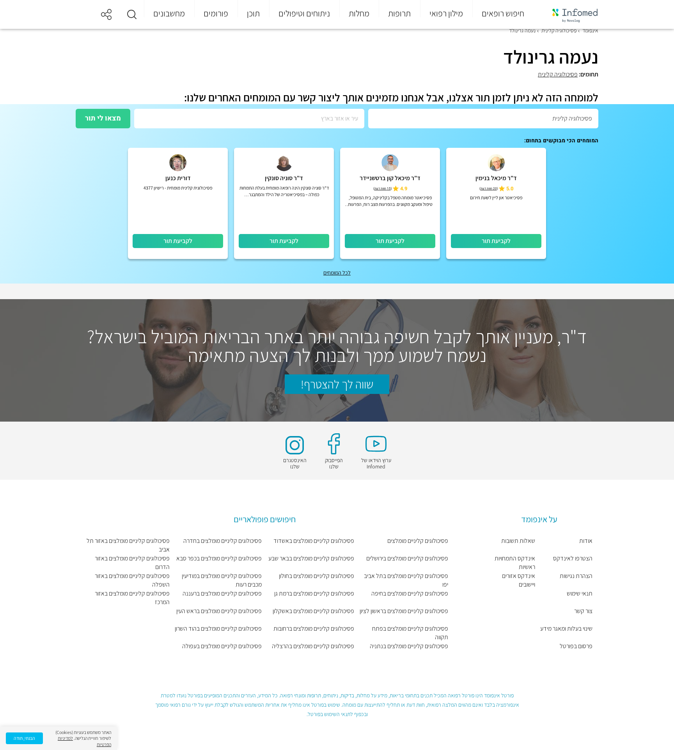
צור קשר (583, 611)
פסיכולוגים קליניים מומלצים (417, 541)
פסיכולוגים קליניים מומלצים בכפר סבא (219, 558)
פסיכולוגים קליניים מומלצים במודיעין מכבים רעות (222, 580)
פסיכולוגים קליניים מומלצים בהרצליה (313, 646)
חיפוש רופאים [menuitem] (503, 13)
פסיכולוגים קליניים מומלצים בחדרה (222, 541)
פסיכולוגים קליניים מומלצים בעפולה (222, 646)
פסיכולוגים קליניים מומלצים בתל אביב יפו (406, 580)
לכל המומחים (337, 272)
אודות (585, 541)
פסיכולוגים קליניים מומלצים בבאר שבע (311, 558)
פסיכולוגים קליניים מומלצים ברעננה (222, 593)
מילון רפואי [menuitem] (446, 13)
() (488, 188)
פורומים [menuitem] (216, 13)
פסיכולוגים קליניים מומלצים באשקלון (313, 611)
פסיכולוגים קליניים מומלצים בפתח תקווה (410, 632)
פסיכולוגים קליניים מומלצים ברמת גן (314, 593)
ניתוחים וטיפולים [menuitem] (304, 13)
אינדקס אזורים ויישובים (518, 580)
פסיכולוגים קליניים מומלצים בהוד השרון (218, 628)
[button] (132, 14)
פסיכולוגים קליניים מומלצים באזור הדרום (132, 562)
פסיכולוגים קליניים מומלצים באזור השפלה (132, 580)
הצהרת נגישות (576, 576)
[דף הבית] (569, 14)
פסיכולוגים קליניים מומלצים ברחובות (313, 628)
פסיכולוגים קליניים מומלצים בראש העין (219, 611)
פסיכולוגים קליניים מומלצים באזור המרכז (132, 597)
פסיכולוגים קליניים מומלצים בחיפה (409, 593)
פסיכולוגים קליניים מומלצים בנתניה (409, 646)
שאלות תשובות (518, 541)
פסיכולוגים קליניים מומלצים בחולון (316, 576)
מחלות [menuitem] (359, 13)
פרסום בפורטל (576, 646)
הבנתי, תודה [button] (24, 738)
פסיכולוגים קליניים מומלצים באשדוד (313, 541)
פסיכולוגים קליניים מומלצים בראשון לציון (404, 611)
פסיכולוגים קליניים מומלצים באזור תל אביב (128, 545)
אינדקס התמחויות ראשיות (515, 562)
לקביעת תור (496, 241)
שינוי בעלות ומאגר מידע (566, 628)
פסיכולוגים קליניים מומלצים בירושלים (407, 558)
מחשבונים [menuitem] (169, 13)
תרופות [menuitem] (399, 13)
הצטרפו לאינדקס (572, 558)
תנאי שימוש (579, 593)
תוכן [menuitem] (253, 13)
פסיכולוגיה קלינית (558, 74)
